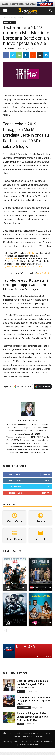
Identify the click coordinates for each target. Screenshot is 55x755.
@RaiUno (9, 266)
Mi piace (46, 474)
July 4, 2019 (43, 273)
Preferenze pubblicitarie (33, 736)
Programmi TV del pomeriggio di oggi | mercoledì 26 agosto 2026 (34, 700)
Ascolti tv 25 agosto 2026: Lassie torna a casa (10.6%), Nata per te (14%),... (32, 717)
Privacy (47, 733)
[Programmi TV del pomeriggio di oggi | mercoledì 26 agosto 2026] (9, 701)
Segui (47, 480)
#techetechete (10, 258)
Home (5, 17)
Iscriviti (46, 493)
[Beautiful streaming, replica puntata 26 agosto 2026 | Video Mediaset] (9, 685)
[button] (51, 11)
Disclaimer (16, 736)
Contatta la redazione (32, 733)
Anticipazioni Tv (17, 17)
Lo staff (17, 733)
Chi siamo (7, 733)
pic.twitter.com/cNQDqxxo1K (29, 266)
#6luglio (30, 253)
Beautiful (21, 691)
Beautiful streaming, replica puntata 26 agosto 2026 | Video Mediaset (32, 684)
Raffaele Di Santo (13, 48)
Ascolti (20, 724)
